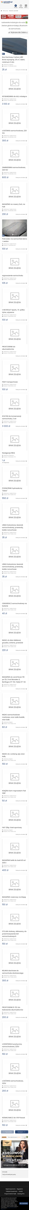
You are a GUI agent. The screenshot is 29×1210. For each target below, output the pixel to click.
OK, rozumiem (23, 1203)
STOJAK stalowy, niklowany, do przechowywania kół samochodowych (14, 933)
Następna (21, 1132)
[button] (21, 6)
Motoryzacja (5, 10)
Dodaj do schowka (20, 69)
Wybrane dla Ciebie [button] (18, 32)
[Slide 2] (14, 53)
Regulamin (20, 1189)
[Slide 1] (12, 53)
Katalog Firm (20, 1194)
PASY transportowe (10, 382)
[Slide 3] (16, 53)
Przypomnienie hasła (10, 1194)
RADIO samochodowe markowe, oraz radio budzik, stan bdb (13, 717)
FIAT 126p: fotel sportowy (12, 827)
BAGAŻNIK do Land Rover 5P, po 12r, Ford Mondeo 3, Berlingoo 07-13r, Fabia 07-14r (14, 679)
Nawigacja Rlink (8, 453)
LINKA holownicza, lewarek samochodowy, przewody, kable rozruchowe (12, 527)
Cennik (21, 1191)
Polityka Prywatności (11, 1191)
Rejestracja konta (10, 1189)
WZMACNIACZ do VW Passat (13, 1117)
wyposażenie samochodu (12, 275)
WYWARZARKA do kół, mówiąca (14, 96)
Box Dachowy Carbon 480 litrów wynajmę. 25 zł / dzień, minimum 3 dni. (13, 59)
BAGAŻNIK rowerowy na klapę (14, 897)
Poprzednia (8, 1132)
